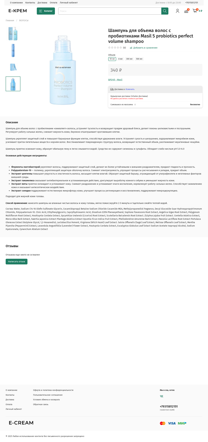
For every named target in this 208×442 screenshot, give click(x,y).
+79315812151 (191, 2)
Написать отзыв (16, 261)
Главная (10, 20)
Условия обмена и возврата (46, 399)
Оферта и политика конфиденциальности (53, 390)
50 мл (112, 59)
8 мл (120, 59)
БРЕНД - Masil (115, 79)
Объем (111, 55)
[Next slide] (98, 67)
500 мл (139, 59)
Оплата (53, 2)
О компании (16, 2)
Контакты (30, 2)
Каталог (48, 11)
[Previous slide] (27, 67)
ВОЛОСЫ (23, 20)
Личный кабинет (69, 2)
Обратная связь (40, 404)
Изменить (130, 89)
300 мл (129, 59)
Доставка (42, 2)
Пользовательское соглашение (48, 395)
